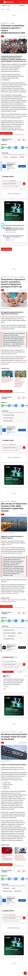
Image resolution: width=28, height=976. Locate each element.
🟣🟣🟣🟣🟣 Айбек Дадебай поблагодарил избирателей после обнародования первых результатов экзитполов (14, 229)
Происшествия (11, 635)
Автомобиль (6, 888)
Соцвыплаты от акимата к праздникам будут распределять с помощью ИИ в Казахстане (19, 382)
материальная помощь (9, 415)
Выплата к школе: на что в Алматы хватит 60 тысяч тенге (7, 380)
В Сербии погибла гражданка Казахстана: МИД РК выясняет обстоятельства (13, 600)
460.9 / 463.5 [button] (6, 5)
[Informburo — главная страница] (9, 2)
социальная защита (8, 417)
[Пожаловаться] (24, 675)
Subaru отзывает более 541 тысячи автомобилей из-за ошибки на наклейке (20, 857)
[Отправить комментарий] (24, 183)
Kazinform (8, 544)
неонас (12, 23)
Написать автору (23, 36)
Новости (8, 9)
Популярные (8, 671)
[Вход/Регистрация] (23, 2)
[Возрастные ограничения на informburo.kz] (20, 2)
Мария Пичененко (14, 277)
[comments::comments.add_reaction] (4, 689)
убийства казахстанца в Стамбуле (10, 593)
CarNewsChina (22, 769)
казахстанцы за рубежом (10, 633)
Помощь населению (8, 420)
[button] (23, 5)
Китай (13, 888)
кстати (21, 731)
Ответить (6, 686)
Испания (6, 157)
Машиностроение (8, 891)
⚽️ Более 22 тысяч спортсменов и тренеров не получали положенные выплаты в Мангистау (14, 237)
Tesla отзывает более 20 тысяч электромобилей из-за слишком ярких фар (7, 857)
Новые (20, 671)
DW (19, 71)
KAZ (26, 1)
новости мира (13, 157)
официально (22, 277)
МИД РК (20, 633)
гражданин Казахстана (9, 630)
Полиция (22, 157)
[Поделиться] (25, 973)
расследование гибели (9, 638)
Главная (2, 9)
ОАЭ (4, 635)
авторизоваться (12, 180)
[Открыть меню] (2, 2)
